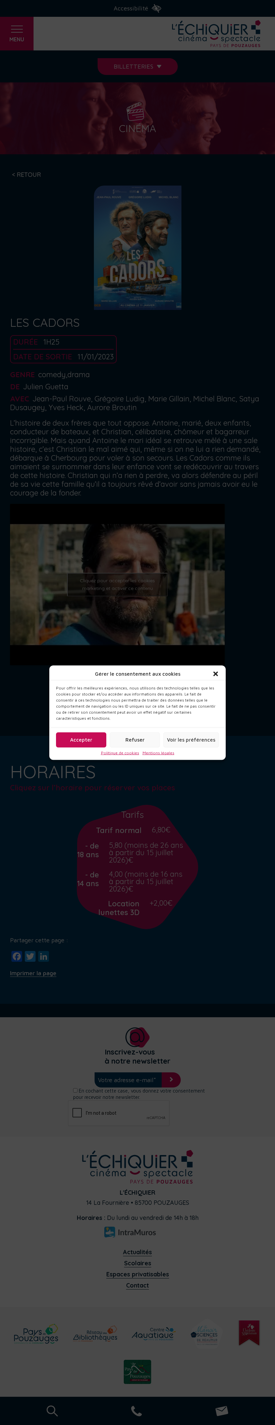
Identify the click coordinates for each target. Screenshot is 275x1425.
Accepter (81, 740)
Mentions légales (158, 753)
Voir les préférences (191, 740)
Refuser (135, 740)
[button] (215, 673)
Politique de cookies (120, 753)
